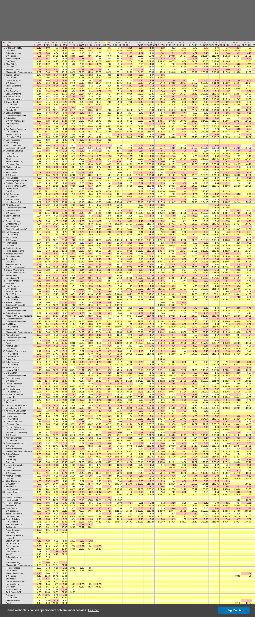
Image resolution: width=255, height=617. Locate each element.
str (36, 42)
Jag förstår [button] (234, 610)
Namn (8, 42)
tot (39, 42)
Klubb (8, 45)
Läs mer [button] (93, 610)
